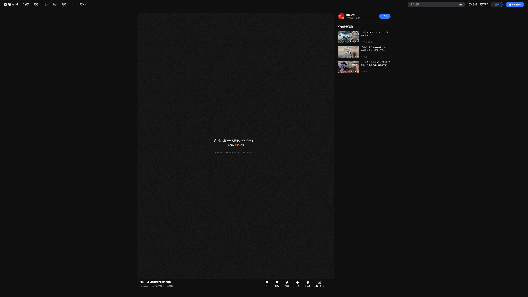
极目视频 (350, 15)
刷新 (237, 145)
